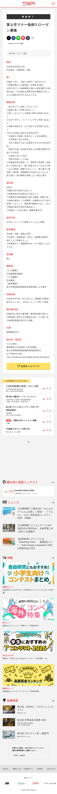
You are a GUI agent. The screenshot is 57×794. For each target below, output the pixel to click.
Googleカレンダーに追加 (15, 43)
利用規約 (40, 769)
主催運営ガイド (28, 769)
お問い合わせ (51, 769)
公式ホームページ (29, 366)
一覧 (52, 503)
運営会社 (6, 769)
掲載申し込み (17, 769)
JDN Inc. (33, 790)
